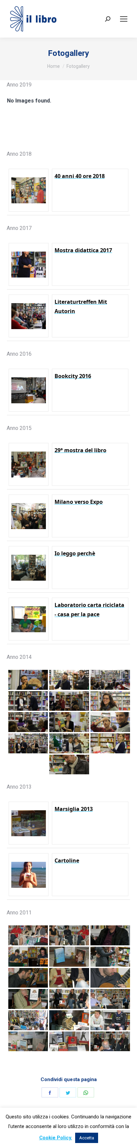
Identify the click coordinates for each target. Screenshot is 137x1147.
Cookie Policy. (55, 1138)
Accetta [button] (86, 1137)
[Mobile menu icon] (123, 19)
